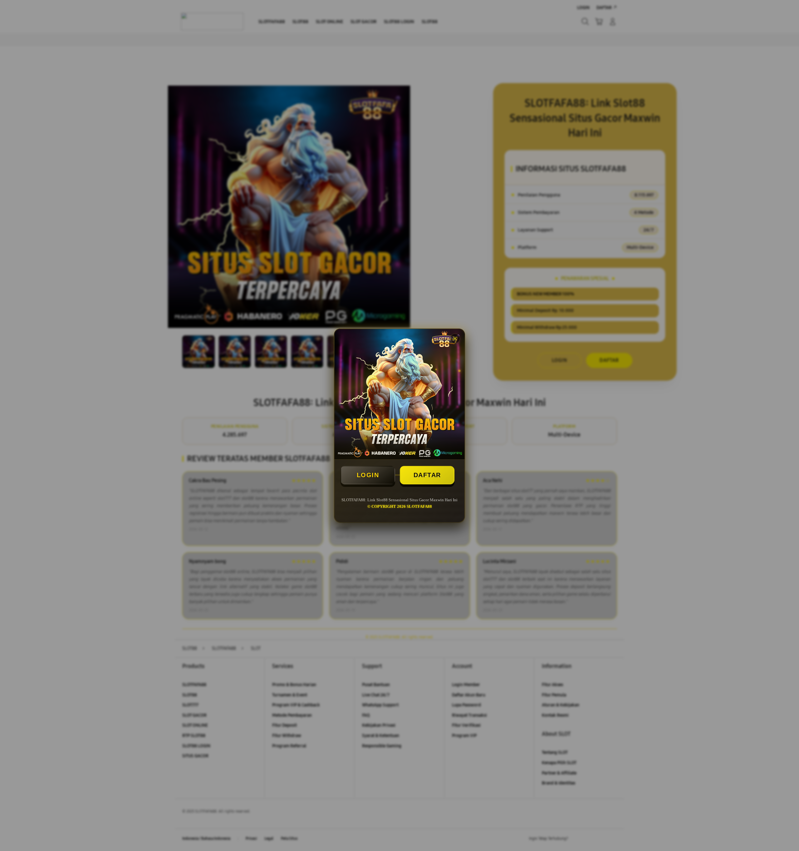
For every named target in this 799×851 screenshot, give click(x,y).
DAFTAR (427, 475)
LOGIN (368, 475)
